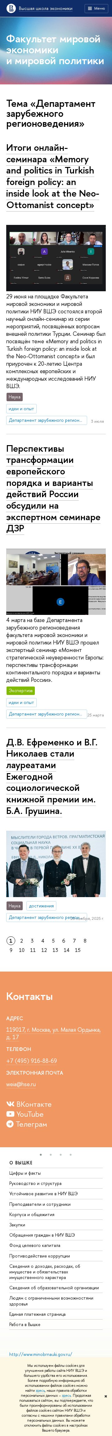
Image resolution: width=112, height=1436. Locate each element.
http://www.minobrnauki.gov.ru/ (40, 1354)
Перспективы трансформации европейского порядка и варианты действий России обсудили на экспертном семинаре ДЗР (53, 488)
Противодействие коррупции (39, 1256)
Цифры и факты (25, 1173)
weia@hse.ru (21, 1084)
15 (78, 950)
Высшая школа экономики (45, 8)
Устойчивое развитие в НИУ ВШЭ (43, 1193)
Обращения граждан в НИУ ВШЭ (42, 1235)
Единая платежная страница (37, 1314)
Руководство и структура (35, 1183)
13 (55, 950)
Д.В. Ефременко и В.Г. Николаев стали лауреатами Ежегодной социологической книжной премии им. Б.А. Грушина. (52, 776)
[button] (41, 1155)
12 (44, 950)
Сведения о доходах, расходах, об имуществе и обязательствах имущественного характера (44, 1271)
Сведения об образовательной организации (54, 1288)
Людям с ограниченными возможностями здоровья (51, 1300)
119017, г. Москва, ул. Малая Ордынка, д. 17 (53, 1033)
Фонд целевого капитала (34, 1245)
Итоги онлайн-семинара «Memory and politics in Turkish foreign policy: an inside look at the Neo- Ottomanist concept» (52, 176)
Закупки (17, 1225)
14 (66, 950)
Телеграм (30, 1124)
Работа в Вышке (24, 1324)
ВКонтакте (33, 1104)
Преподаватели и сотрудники (40, 1204)
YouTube (29, 1114)
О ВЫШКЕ (21, 1163)
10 (22, 950)
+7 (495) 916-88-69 (31, 1061)
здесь (40, 1390)
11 (33, 950)
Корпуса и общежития (31, 1214)
